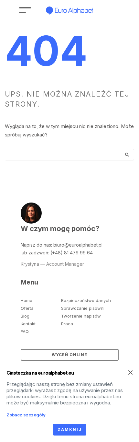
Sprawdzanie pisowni (82, 308)
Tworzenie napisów (81, 316)
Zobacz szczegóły (26, 414)
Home (26, 300)
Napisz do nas (36, 245)
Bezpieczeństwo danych (86, 300)
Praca (67, 323)
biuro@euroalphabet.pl (77, 245)
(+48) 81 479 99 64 (71, 252)
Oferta (27, 308)
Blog (25, 316)
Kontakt (28, 323)
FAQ (25, 331)
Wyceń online (69, 354)
